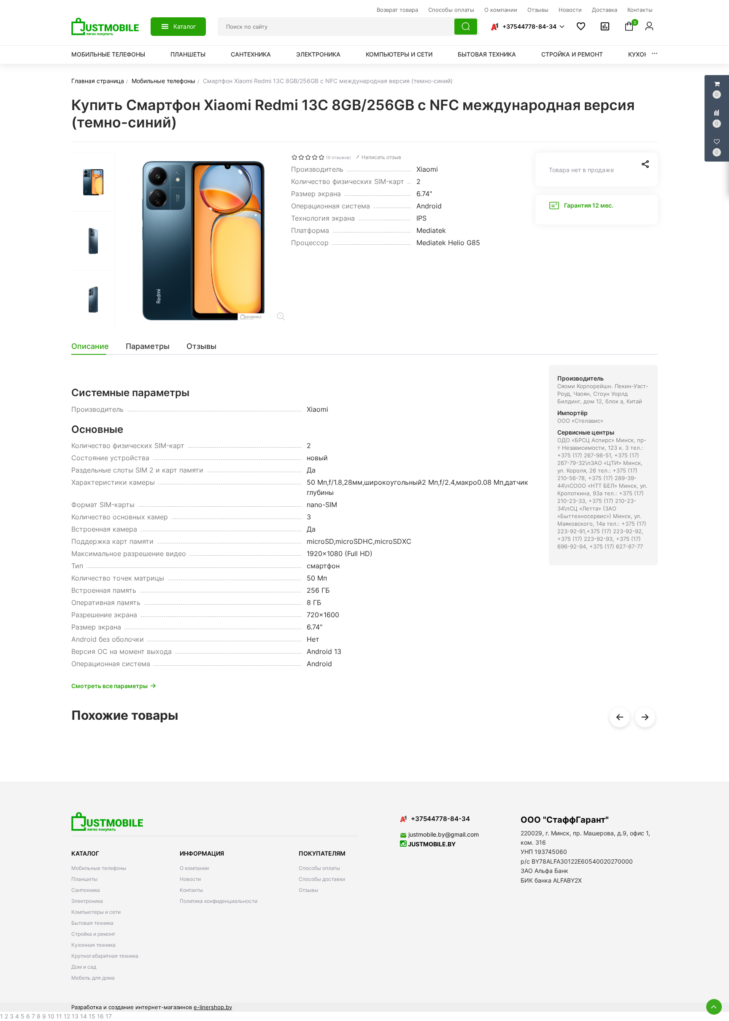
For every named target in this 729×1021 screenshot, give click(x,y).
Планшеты (187, 54)
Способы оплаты (319, 868)
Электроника (318, 54)
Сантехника (251, 54)
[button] (527, 26)
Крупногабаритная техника (104, 956)
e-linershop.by (213, 1007)
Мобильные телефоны (108, 54)
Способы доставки (322, 879)
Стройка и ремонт (572, 54)
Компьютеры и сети (399, 54)
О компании (194, 868)
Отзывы (308, 890)
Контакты (191, 890)
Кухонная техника (93, 945)
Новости (190, 879)
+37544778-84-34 (529, 26)
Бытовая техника (487, 54)
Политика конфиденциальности (218, 901)
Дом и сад (83, 967)
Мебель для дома (93, 978)
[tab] (94, 346)
